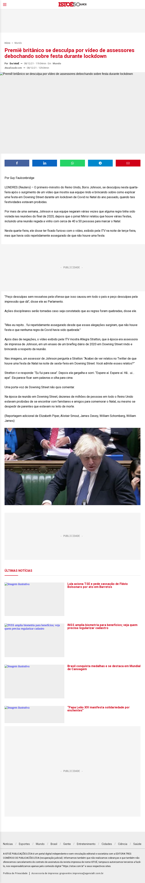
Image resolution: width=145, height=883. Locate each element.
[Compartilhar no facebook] (17, 163)
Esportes (24, 843)
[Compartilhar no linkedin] (44, 163)
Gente (67, 843)
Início (7, 43)
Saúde (137, 843)
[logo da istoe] (72, 4)
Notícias (8, 843)
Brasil (54, 843)
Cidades (107, 843)
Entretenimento (86, 843)
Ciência (122, 843)
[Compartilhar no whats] (72, 163)
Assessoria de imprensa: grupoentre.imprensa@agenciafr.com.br (67, 873)
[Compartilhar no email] (128, 163)
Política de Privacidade (15, 873)
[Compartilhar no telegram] (100, 163)
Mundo (18, 43)
